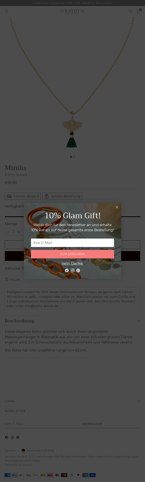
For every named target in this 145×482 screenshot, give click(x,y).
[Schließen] (117, 207)
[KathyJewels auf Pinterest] (78, 271)
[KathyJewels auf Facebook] (67, 271)
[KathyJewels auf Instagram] (72, 271)
